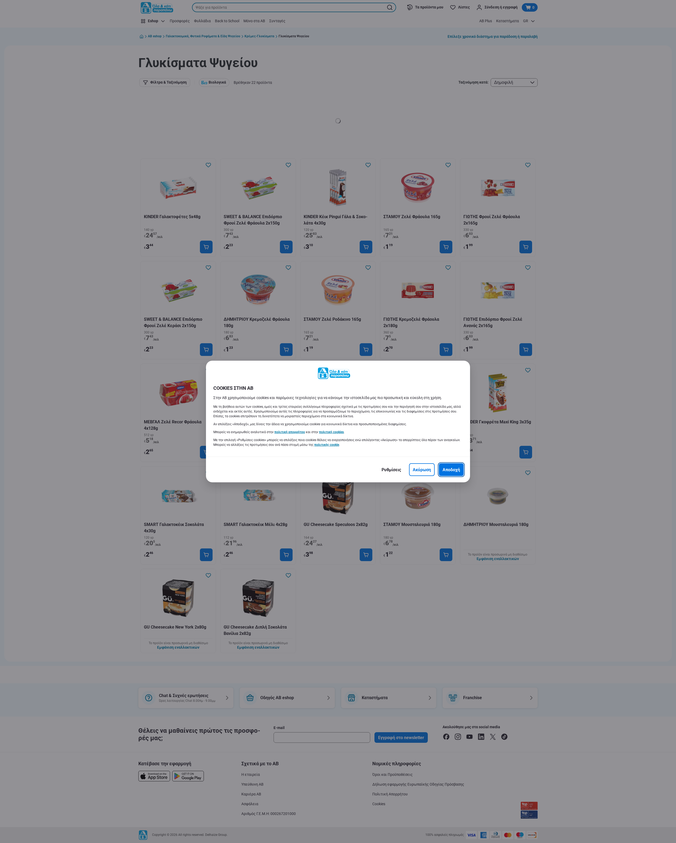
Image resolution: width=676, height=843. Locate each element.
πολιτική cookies (331, 432)
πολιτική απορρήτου (289, 432)
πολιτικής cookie (326, 445)
